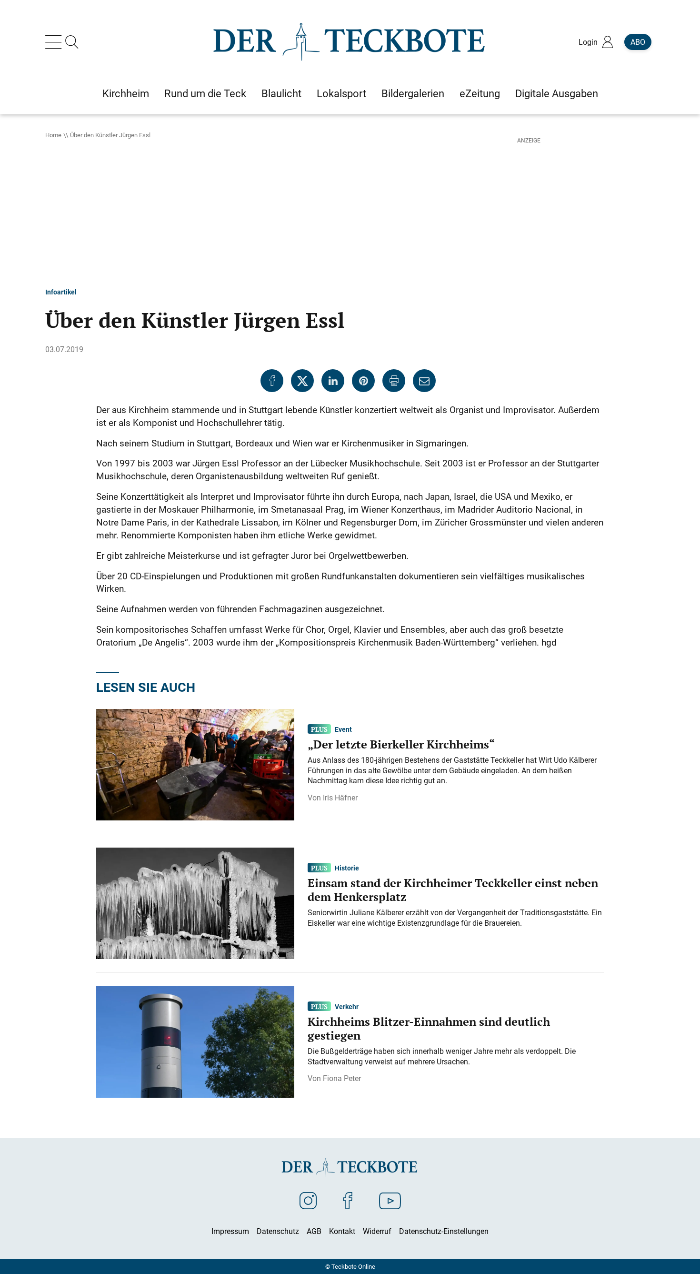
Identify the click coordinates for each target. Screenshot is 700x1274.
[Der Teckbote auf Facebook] (347, 1200)
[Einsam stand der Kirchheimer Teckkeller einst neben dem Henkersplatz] (195, 902)
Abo (637, 42)
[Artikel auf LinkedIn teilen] (332, 380)
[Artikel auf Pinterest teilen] (363, 380)
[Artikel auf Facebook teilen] (271, 380)
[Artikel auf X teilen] (302, 380)
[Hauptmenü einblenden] (55, 42)
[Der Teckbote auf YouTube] (390, 1200)
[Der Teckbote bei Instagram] (308, 1200)
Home (53, 135)
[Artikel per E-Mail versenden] (424, 380)
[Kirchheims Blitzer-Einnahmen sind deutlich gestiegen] (195, 1041)
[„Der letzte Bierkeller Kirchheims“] (195, 763)
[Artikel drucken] (393, 380)
